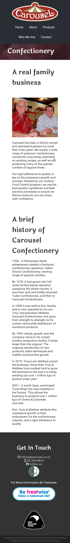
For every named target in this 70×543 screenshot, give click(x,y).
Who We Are (26, 37)
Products (49, 27)
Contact (46, 37)
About (33, 27)
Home (19, 27)
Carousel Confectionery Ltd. (26, 537)
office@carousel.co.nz (35, 457)
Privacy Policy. (51, 540)
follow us (35, 464)
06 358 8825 (35, 460)
